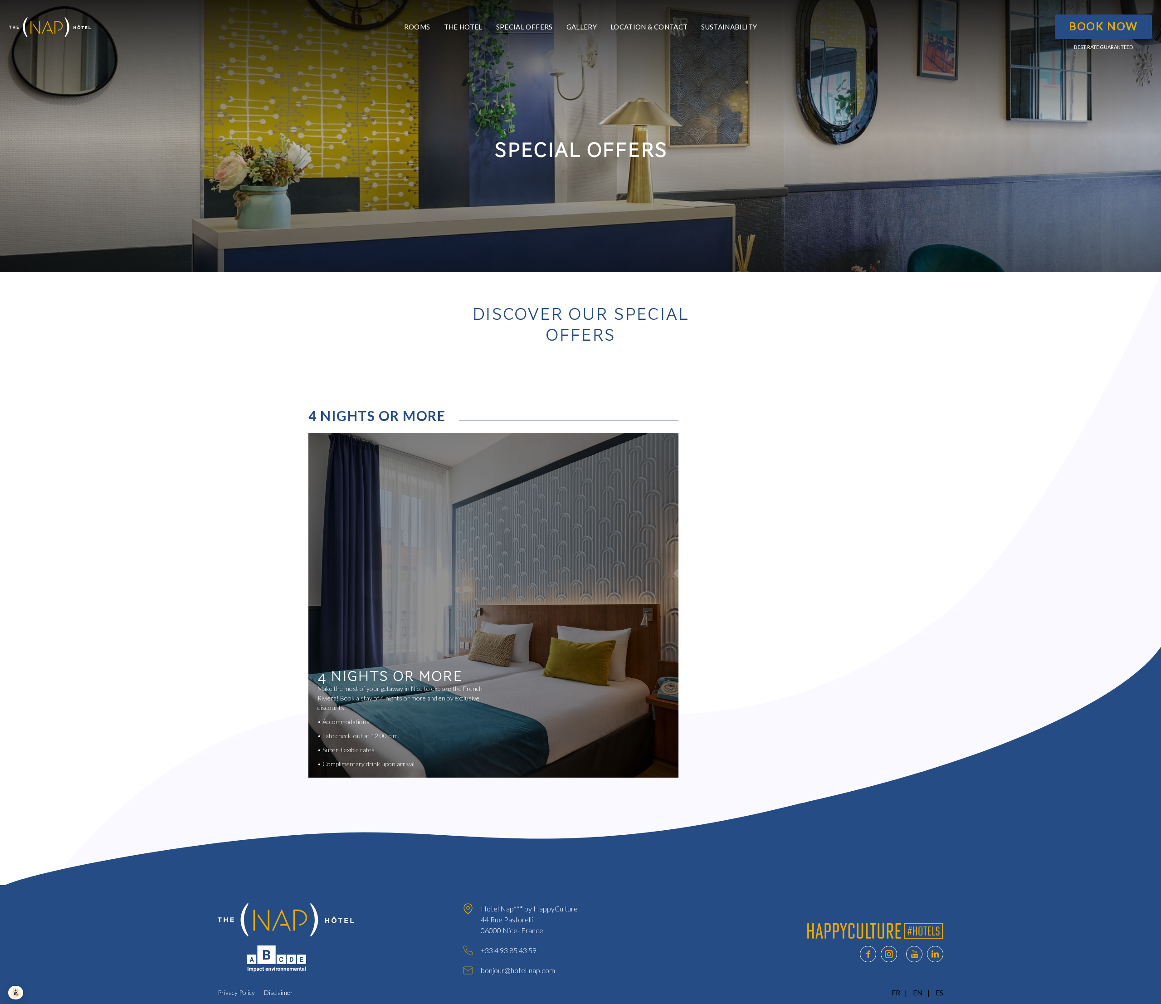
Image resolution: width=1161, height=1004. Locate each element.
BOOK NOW (1103, 26)
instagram (889, 954)
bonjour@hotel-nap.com (518, 970)
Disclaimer (278, 992)
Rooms (417, 27)
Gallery (581, 27)
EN (918, 992)
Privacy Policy (236, 992)
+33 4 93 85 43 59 (509, 950)
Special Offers (524, 27)
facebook (868, 954)
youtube (914, 954)
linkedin (935, 954)
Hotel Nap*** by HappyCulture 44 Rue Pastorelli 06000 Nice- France (529, 919)
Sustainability (729, 27)
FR (896, 992)
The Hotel (463, 27)
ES (939, 992)
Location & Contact (649, 27)
